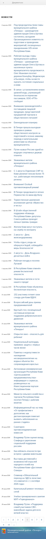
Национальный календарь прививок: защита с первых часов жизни (27, 345)
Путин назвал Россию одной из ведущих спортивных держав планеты (28, 152)
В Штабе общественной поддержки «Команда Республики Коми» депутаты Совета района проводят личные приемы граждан (27, 216)
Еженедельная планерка (25, 122)
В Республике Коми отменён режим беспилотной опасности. (27, 271)
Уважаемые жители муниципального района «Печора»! (25, 163)
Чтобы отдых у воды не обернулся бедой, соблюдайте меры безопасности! (28, 245)
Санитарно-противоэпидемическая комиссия (25, 430)
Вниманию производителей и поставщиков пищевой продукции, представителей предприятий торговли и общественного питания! (28, 112)
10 (9, 524)
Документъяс (17, 2)
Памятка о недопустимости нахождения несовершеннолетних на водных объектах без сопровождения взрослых (27, 358)
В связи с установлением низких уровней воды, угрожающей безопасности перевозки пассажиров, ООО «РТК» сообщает (29, 95)
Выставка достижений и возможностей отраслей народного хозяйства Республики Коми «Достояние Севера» (28, 465)
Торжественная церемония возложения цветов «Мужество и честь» (28, 203)
